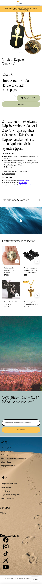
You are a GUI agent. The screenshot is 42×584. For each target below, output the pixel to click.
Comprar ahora (21, 104)
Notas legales (6, 451)
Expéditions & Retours (15, 200)
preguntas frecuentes (9, 484)
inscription (21, 430)
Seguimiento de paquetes (10, 495)
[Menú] (2, 2)
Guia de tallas (6, 487)
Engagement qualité (8, 466)
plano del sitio (6, 462)
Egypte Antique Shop (16, 578)
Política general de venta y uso (11, 455)
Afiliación (3, 513)
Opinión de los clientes (9, 498)
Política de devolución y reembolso (13, 458)
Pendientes (23, 183)
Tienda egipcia (6, 448)
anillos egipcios (24, 180)
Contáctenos (6, 491)
